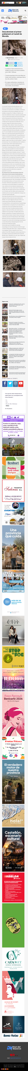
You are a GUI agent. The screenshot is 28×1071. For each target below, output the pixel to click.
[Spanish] (8, 1069)
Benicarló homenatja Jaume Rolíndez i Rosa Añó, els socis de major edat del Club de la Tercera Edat (16, 312)
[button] (2, 10)
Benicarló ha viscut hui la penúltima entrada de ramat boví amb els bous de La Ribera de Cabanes (17, 361)
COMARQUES (13, 59)
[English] (2, 1069)
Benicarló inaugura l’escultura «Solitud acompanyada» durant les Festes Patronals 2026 (17, 323)
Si (6, 400)
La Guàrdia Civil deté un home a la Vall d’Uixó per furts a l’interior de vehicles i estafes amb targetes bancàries (17, 356)
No (7, 402)
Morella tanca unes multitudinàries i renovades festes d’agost (17, 317)
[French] (6, 1069)
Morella (18, 59)
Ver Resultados (8, 408)
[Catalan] (4, 1069)
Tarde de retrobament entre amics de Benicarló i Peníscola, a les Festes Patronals (17, 305)
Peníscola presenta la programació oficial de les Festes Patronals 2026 (17, 373)
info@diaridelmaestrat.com (15, 1058)
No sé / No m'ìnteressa (11, 403)
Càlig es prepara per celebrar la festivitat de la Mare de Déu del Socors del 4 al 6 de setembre (16, 349)
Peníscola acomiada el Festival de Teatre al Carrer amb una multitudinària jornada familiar (17, 343)
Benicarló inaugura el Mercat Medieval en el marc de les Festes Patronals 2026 (16, 337)
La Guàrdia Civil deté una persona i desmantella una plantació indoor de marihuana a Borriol (17, 367)
